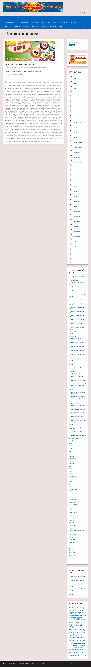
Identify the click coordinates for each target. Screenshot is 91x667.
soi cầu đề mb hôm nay (57, 111)
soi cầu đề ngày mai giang (9, 117)
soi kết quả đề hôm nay (18, 141)
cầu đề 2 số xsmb (42, 87)
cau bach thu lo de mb (31, 85)
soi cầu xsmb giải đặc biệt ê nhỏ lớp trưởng (26, 136)
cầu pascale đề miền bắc (46, 93)
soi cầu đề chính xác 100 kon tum (46, 109)
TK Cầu (24, 26)
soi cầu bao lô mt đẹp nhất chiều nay (77, 373)
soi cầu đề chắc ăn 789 (55, 108)
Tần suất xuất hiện (77, 216)
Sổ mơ (60, 26)
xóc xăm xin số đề (48, 141)
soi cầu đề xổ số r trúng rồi (38, 127)
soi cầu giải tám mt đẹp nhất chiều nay (77, 383)
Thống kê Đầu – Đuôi (78, 206)
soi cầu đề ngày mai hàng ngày (21, 117)
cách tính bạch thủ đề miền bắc (49, 81)
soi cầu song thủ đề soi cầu (12, 135)
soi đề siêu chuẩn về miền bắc (48, 140)
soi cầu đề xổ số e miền (37, 123)
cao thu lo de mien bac (43, 82)
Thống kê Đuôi (76, 201)
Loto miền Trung (77, 236)
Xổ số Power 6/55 (77, 122)
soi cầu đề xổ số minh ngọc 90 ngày (34, 124)
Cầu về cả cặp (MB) (77, 167)
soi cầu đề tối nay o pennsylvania (16, 123)
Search (72, 45)
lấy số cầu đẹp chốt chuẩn (77, 635)
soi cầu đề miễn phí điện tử (53, 112)
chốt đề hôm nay (51, 96)
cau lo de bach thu (24, 93)
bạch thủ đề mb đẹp (13, 81)
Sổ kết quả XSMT (77, 107)
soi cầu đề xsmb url (21, 130)
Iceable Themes (10, 664)
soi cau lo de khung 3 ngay (77, 646)
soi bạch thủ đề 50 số (27, 103)
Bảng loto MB (72, 545)
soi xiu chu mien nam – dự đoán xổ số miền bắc (15, 18)
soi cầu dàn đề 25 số (54, 106)
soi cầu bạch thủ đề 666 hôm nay (55, 103)
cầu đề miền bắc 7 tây (28, 88)
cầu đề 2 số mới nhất (34, 87)
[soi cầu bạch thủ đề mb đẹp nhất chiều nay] (30, 60)
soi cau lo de (76, 640)
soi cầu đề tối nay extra (45, 121)
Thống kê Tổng (77, 211)
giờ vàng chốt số (79, 627)
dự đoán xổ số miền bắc (75, 627)
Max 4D (75, 132)
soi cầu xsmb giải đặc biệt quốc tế (11, 138)
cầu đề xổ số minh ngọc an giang (23, 91)
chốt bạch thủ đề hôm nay (39, 94)
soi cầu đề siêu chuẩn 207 (55, 118)
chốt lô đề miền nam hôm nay (21, 99)
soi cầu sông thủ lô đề (22, 135)
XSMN (49, 22)
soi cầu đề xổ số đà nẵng (28, 123)
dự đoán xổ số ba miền (75, 620)
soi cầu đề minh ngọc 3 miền (42, 114)
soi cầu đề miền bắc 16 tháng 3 (10, 112)
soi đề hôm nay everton (21, 140)
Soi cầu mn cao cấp (78, 18)
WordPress (38, 663)
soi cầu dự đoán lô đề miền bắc (24, 108)
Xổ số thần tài (76, 152)
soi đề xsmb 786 (57, 140)
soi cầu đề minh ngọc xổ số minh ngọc (24, 115)
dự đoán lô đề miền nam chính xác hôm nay (45, 99)
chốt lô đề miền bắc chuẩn (48, 97)
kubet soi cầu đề (9, 103)
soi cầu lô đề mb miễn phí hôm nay (29, 132)
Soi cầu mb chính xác (49, 18)
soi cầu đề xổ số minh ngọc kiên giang (36, 126)
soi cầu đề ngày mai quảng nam (33, 117)
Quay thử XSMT (72, 555)
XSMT (55, 22)
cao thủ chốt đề (17, 82)
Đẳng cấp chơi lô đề (23, 22)
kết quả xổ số (35, 22)
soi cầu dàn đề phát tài (13, 108)
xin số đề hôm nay (26, 141)
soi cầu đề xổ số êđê (12, 124)
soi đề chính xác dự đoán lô (23, 138)
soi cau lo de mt (76, 649)
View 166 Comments (17, 74)
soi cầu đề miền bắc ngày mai (42, 112)
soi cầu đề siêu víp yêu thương (26, 121)
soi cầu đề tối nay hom (54, 121)
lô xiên (74, 632)
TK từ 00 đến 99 (77, 221)
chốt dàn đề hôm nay (29, 96)
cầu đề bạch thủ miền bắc (18, 88)
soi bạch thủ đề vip (44, 103)
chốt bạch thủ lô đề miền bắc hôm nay (51, 94)
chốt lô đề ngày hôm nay (32, 99)
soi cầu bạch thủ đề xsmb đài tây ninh (44, 105)
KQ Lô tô (43, 26)
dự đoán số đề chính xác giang (36, 100)
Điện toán (16, 26)
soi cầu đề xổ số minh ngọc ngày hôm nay (52, 126)
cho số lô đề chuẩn (16, 94)
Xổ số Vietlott (72, 479)
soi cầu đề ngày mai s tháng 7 (45, 117)
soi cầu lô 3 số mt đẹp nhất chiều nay (77, 385)
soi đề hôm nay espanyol (11, 140)
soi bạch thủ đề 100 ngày (18, 103)
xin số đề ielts (42, 141)
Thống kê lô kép (77, 191)
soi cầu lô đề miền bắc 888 (52, 132)
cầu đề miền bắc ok (10, 90)
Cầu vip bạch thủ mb (55, 93)
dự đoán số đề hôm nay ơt (50, 102)
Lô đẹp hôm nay (79, 632)
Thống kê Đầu (76, 196)
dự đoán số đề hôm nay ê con (28, 102)
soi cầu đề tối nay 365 (36, 121)
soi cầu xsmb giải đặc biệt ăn (53, 135)
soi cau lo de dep (78, 644)
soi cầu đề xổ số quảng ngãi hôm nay (25, 127)
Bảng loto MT (72, 539)
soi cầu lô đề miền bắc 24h (41, 132)
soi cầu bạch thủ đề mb (19, 105)
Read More (7, 74)
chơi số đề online (30, 94)
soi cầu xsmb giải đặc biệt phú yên (54, 136)
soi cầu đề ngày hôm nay (47, 115)
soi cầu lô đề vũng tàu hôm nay (26, 133)
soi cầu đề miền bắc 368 (21, 112)
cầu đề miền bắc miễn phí (48, 88)
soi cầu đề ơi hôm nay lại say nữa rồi (11, 118)
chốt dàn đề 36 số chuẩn (19, 96)
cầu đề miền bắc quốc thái (19, 90)
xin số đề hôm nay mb (35, 141)
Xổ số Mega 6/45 (77, 117)
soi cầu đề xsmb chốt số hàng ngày (11, 129)
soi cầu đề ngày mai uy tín (56, 117)
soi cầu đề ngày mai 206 (57, 115)
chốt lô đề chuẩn (22, 97)
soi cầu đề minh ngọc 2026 (31, 114)
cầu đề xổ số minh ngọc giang (35, 91)
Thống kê (33, 26)
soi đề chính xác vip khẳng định (35, 138)
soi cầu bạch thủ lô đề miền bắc (27, 106)
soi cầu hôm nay (78, 653)
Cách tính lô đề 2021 (73, 608)
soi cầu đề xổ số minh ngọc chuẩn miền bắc (49, 124)
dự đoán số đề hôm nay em (40, 102)
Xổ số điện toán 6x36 (78, 142)
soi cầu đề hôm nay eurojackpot (47, 111)
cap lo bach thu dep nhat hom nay (54, 82)
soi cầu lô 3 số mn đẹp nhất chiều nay (77, 420)
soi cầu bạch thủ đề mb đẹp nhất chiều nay (20, 65)
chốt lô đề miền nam (12, 99)
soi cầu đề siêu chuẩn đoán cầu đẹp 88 (42, 120)
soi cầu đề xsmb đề (31, 129)
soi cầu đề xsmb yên (38, 130)
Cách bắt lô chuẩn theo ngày (76, 607)
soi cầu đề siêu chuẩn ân (29, 120)
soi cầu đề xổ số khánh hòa (21, 124)
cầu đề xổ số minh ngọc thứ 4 (46, 91)
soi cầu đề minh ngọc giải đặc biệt (54, 114)
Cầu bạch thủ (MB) (77, 157)
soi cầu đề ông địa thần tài (24, 118)
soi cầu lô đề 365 (18, 132)
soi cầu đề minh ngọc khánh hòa (10, 115)
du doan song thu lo (78, 613)
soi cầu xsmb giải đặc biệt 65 (41, 135)
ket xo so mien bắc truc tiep (79, 629)
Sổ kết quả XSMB (77, 98)
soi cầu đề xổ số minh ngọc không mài (21, 126)
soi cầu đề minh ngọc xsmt (37, 115)
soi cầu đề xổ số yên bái (57, 127)
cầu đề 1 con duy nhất (12, 87)
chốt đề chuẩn (36, 96)
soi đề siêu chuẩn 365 (30, 140)
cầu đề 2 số (18, 87)
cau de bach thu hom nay (51, 85)
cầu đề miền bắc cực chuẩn (37, 88)
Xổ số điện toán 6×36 (73, 492)
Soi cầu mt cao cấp (64, 18)
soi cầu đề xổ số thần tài (47, 127)
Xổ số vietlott (76, 112)
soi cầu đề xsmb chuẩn (22, 129)
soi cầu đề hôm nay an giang (34, 111)
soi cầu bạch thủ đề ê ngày (9, 105)
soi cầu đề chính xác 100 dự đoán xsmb (19, 109)
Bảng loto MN (72, 542)
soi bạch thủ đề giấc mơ (36, 103)
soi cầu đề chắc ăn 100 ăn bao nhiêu (44, 108)
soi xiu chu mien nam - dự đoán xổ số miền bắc (24, 67)
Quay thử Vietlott (77, 255)
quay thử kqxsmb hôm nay (77, 639)
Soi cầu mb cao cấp (34, 18)
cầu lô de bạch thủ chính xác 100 (34, 93)
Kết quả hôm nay (64, 22)
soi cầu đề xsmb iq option (49, 129)
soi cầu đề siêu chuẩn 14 (45, 118)
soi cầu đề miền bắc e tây (31, 112)
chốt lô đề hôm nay (38, 97)
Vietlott (6, 26)
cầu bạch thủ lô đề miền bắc (41, 85)
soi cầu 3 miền (75, 650)
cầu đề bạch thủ (10, 88)
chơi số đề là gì (23, 94)
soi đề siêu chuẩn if (38, 140)
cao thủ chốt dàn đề (10, 82)
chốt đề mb (57, 96)
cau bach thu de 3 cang (13, 84)
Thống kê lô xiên (77, 186)
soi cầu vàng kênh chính (31, 135)
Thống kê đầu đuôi (77, 177)
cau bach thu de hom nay (23, 84)
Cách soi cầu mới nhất (9, 22)
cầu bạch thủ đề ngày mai (21, 85)
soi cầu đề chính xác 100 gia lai (34, 109)
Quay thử (52, 26)
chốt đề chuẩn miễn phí (43, 96)
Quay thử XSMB (77, 241)
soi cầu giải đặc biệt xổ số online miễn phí (51, 130)
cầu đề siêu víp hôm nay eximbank (42, 90)
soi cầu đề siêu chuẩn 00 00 (34, 118)
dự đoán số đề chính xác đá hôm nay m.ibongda (20, 100)
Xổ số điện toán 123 (77, 147)
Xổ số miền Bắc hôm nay (80, 655)
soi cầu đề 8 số (34, 108)
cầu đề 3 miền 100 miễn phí (51, 87)
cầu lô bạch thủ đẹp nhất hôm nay (13, 93)
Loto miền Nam (77, 231)
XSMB (43, 22)
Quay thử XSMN (77, 246)
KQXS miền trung (72, 631)
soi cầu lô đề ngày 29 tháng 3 (14, 133)
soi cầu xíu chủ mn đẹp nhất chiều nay (77, 435)
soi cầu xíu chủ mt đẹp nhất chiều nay (77, 396)
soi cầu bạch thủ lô (76, 652)
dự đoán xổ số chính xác (77, 622)
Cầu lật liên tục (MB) (77, 162)
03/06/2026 (11, 67)
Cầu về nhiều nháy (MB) (78, 172)
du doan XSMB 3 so (76, 618)
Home (76, 29)
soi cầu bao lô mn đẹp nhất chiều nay (77, 409)
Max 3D (75, 127)
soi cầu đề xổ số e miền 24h (48, 123)
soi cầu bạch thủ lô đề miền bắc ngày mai (41, 106)
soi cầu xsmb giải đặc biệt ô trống (41, 136)
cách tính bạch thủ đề (39, 81)
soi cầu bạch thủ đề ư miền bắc (30, 105)
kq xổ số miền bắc (80, 630)
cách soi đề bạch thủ (30, 81)
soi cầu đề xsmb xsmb (29, 130)
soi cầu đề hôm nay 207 (24, 111)
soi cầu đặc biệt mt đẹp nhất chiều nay (77, 380)
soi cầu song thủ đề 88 (48, 133)
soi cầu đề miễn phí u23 (21, 114)
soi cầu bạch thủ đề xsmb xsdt (15, 106)
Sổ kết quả (73, 22)
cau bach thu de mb (32, 84)
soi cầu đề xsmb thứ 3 (13, 130)
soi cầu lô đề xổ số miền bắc (37, 133)
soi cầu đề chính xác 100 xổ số (13, 111)
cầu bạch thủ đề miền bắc (54, 84)
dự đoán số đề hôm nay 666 (17, 102)
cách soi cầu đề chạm (22, 81)
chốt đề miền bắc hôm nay (13, 97)
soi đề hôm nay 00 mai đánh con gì (48, 138)
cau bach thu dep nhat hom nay (43, 84)
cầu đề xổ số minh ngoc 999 (11, 91)
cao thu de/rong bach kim (33, 82)
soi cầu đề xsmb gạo (40, 129)
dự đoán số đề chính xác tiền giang (48, 100)
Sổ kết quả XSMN (73, 461)
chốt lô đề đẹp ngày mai (30, 97)
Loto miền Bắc (76, 226)
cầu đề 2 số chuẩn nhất (25, 87)
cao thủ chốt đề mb (24, 82)
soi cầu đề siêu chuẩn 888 (19, 120)
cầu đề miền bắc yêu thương (30, 90)
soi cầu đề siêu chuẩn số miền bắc (13, 121)
